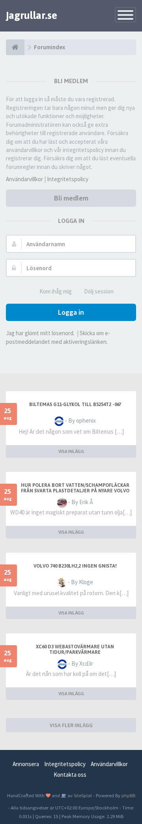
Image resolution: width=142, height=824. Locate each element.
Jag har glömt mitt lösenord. (40, 333)
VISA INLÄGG (71, 451)
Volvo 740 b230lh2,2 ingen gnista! (75, 566)
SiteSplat (82, 795)
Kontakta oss (70, 774)
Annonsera (26, 764)
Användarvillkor (24, 179)
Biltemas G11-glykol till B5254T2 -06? (75, 404)
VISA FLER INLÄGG (71, 725)
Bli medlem (71, 197)
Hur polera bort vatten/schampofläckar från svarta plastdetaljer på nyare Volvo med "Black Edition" (75, 491)
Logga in (71, 312)
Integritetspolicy (67, 179)
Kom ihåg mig (55, 291)
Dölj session (99, 291)
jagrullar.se (31, 15)
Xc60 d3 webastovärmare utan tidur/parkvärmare (75, 649)
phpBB (128, 795)
